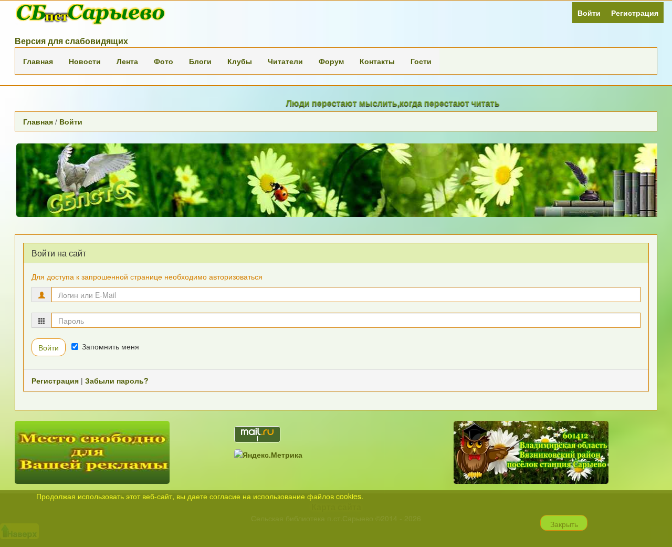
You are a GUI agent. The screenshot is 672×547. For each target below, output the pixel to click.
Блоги (200, 61)
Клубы (239, 61)
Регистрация (634, 12)
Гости (421, 61)
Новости (85, 61)
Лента (127, 61)
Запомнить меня (110, 346)
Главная (38, 61)
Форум (331, 61)
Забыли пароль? (117, 380)
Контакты (377, 61)
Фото (163, 61)
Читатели (285, 61)
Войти (589, 12)
